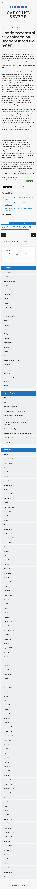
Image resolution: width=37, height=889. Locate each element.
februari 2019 (8, 454)
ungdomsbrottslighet (24, 227)
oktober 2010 (8, 837)
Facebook (11, 7)
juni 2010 (6, 854)
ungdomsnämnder (22, 229)
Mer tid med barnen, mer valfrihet (14, 411)
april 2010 (7, 863)
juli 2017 (6, 516)
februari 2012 (8, 766)
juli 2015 (6, 599)
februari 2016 (8, 568)
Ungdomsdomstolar (8, 229)
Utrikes (6, 385)
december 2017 (9, 494)
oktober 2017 (8, 502)
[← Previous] (3, 235)
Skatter (6, 356)
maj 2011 (6, 806)
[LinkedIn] (22, 180)
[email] (13, 180)
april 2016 (7, 560)
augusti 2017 (8, 511)
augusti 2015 (8, 595)
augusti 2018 (8, 463)
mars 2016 (7, 564)
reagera (24, 63)
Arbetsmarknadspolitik (10, 281)
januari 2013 (7, 718)
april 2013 (7, 705)
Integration (7, 303)
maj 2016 (6, 555)
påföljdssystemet (26, 226)
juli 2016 (6, 546)
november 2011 (8, 780)
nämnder (21, 111)
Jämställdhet (8, 307)
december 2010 (9, 828)
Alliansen (6, 276)
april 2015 (7, 612)
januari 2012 (7, 771)
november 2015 (9, 582)
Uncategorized (8, 369)
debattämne (5, 63)
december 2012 (9, 722)
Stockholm (7, 364)
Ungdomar (7, 373)
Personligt (7, 338)
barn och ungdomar (12, 377)
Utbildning (7, 381)
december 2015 (9, 577)
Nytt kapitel (7, 398)
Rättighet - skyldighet (10, 406)
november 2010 (9, 832)
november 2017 (9, 498)
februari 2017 (8, 529)
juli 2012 (6, 744)
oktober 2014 (8, 639)
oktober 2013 (8, 678)
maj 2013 (6, 700)
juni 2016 (6, 551)
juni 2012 (6, 749)
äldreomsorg (8, 272)
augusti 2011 (8, 793)
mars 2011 (7, 815)
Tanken (27, 111)
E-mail (22, 7)
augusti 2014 (8, 648)
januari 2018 (7, 489)
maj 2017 (6, 524)
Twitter (15, 7)
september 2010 (9, 841)
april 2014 (7, 665)
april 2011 (7, 810)
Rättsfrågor (29, 223)
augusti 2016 (8, 542)
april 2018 (7, 476)
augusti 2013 (8, 687)
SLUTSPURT (8, 402)
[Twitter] (4, 180)
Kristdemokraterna (17, 223)
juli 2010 (6, 850)
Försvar (6, 298)
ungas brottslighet (8, 227)
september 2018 (9, 459)
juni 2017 (6, 520)
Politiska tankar (8, 342)
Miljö (5, 329)
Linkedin (18, 7)
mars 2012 (7, 762)
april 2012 (7, 758)
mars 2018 (7, 480)
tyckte (8, 140)
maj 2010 (6, 859)
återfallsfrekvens (13, 226)
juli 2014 (6, 652)
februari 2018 (8, 485)
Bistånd (6, 285)
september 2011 (9, 788)
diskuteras (13, 54)
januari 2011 (7, 824)
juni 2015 (6, 604)
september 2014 (9, 643)
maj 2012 (6, 753)
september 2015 (9, 590)
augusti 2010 (8, 845)
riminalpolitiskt (26, 61)
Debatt (8, 54)
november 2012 (9, 727)
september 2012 (9, 736)
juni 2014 (6, 656)
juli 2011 (6, 797)
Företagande (8, 294)
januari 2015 (7, 626)
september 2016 (9, 538)
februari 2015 (8, 621)
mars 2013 (7, 709)
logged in (12, 241)
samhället (17, 63)
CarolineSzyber (25, 27)
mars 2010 (7, 867)
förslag (23, 140)
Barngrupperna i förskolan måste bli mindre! (17, 433)
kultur (5, 320)
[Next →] (33, 235)
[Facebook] (8, 180)
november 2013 (9, 674)
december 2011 (8, 775)
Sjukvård (6, 351)
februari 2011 (8, 819)
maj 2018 (6, 472)
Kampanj (6, 312)
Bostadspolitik (8, 290)
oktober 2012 (8, 731)
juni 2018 (6, 467)
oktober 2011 (8, 784)
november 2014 (9, 634)
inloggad (16, 254)
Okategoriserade (9, 334)
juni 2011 (6, 802)
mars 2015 (7, 617)
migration (6, 325)
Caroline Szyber (18, 15)
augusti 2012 (8, 740)
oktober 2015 (8, 586)
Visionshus (7, 442)
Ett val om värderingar (10, 429)
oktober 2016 (8, 533)
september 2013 (9, 683)
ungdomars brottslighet (8, 65)
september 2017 (9, 507)
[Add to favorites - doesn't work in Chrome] (18, 180)
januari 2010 (7, 876)
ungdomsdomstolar (12, 111)
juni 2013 (6, 696)
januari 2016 (7, 573)
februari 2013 (8, 714)
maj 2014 (6, 661)
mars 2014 (7, 670)
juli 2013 (6, 692)
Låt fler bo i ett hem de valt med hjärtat (16, 437)
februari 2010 (8, 872)
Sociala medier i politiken (11, 360)
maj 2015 (6, 608)
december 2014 (9, 630)
